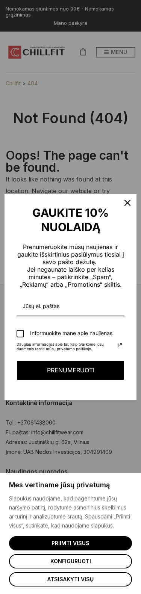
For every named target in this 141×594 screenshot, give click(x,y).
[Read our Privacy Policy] (119, 345)
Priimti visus (70, 543)
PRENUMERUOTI (70, 370)
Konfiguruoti (70, 561)
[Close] (127, 203)
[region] (70, 533)
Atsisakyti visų (70, 579)
